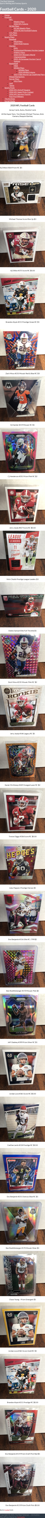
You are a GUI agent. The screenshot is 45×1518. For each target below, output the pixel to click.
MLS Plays (18, 81)
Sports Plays (9, 37)
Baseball (12, 39)
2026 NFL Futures (21, 24)
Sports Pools (10, 88)
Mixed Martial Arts (17, 77)
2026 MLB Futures (21, 44)
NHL (16, 48)
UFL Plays (13, 35)
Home (7, 15)
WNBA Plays (19, 68)
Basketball (13, 63)
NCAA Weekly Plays (22, 28)
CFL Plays (13, 33)
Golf (11, 83)
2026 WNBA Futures (26, 72)
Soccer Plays (14, 79)
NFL (11, 19)
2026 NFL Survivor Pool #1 (20, 94)
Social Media (10, 101)
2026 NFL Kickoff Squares (19, 90)
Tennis (11, 85)
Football (8, 17)
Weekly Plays (19, 22)
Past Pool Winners (16, 96)
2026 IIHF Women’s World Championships (24, 56)
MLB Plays (18, 41)
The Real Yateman (7, 1)
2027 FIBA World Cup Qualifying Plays (29, 74)
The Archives (10, 99)
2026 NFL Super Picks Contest (21, 92)
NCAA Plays (14, 26)
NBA (16, 66)
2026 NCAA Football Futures (25, 30)
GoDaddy (21, 1517)
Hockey (12, 46)
